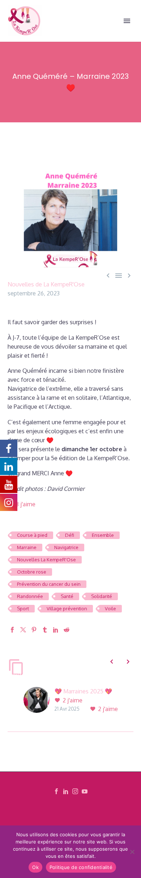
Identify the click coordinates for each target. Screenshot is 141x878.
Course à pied (32, 535)
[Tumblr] (45, 630)
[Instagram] (75, 791)
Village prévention (67, 608)
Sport (23, 608)
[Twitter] (23, 630)
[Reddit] (66, 630)
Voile (110, 608)
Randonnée (30, 596)
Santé (67, 596)
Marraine (27, 547)
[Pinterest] (34, 630)
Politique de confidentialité (81, 867)
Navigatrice (66, 547)
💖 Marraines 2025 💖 (83, 691)
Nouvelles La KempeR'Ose (46, 559)
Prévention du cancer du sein (49, 584)
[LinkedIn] (56, 630)
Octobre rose (31, 572)
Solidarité (101, 596)
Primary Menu (126, 20)
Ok (35, 867)
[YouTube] (84, 791)
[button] (111, 661)
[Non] (132, 851)
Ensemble (103, 535)
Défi (69, 535)
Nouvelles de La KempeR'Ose (46, 284)
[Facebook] (12, 630)
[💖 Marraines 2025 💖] (39, 700)
